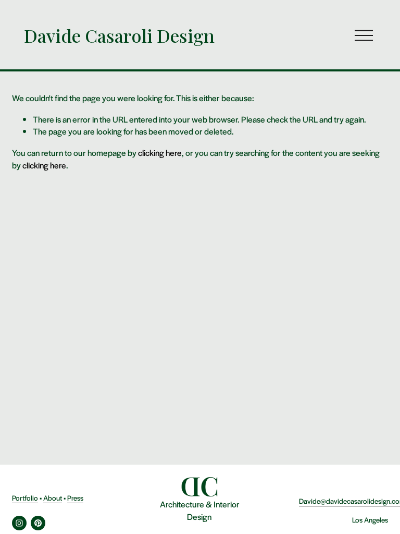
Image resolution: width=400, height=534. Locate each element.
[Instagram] (19, 523)
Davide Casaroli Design (119, 35)
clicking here (160, 153)
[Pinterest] (38, 523)
